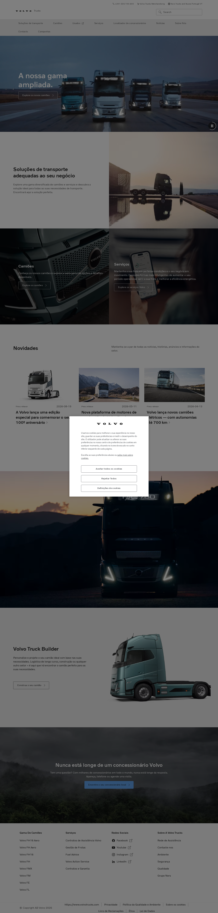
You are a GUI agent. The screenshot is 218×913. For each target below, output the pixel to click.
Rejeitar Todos (109, 478)
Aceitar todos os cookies (109, 469)
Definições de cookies (109, 488)
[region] (109, 456)
